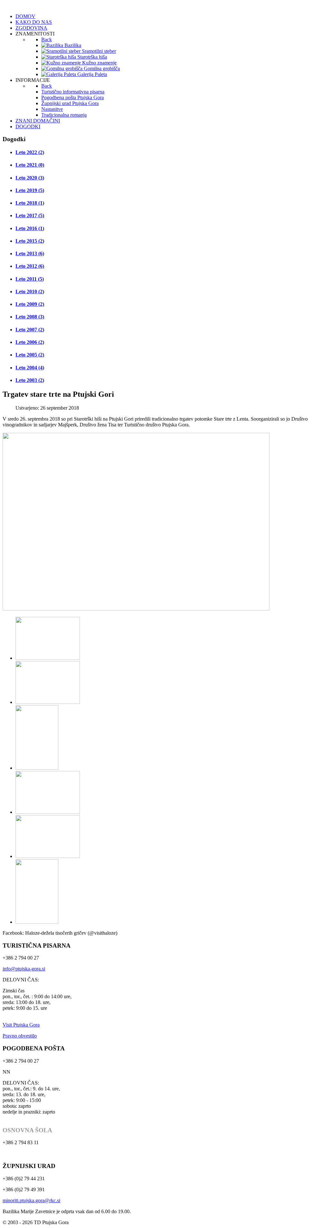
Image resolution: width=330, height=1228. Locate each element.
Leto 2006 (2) (29, 342)
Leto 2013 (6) (29, 253)
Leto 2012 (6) (29, 266)
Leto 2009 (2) (29, 304)
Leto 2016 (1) (29, 228)
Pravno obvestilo (20, 1035)
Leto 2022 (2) (29, 152)
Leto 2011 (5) (29, 279)
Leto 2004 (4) (29, 367)
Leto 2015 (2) (29, 241)
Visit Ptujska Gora (21, 1025)
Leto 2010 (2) (29, 291)
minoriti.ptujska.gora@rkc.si (31, 1200)
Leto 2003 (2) (29, 380)
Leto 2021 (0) (29, 165)
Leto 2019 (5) (29, 190)
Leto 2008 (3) (29, 316)
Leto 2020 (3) (29, 177)
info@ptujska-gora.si (24, 968)
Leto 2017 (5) (29, 215)
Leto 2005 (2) (29, 354)
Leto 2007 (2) (29, 329)
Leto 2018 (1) (29, 203)
